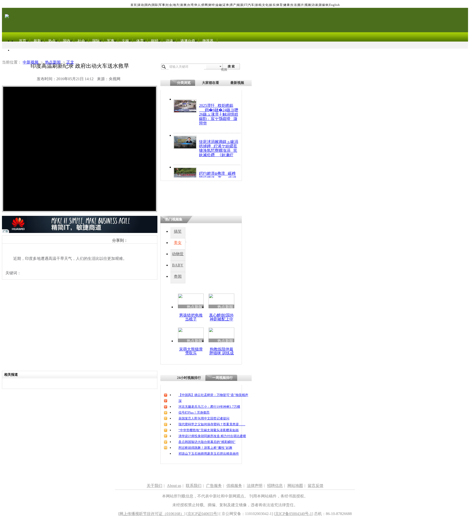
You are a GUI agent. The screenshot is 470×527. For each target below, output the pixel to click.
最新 (37, 41)
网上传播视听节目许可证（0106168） (151, 514)
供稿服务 (234, 485)
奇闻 (178, 276)
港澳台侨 (187, 41)
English (334, 5)
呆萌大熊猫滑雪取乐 (191, 351)
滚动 (141, 5)
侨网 (204, 5)
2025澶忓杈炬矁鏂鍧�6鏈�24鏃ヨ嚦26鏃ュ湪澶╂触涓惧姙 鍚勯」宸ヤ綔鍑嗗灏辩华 (218, 114)
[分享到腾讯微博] (141, 240)
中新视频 (30, 62)
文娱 (125, 41)
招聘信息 (275, 485)
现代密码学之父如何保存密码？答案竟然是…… (211, 424)
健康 (286, 5)
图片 (301, 5)
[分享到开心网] (151, 240)
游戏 (258, 5)
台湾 (190, 5)
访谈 (315, 5)
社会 (169, 5)
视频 (308, 5)
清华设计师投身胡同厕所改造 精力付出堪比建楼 (212, 436)
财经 (212, 5)
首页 (133, 5)
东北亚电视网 (26, 50)
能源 (240, 5)
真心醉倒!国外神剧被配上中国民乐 (221, 319)
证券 (226, 5)
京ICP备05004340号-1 (293, 514)
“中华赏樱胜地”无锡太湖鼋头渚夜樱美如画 (208, 430)
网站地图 (295, 485)
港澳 (183, 5)
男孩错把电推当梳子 (191, 317)
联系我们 (193, 485)
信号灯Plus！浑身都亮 (194, 412)
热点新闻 (53, 62)
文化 (265, 5)
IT (245, 5)
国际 (155, 5)
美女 (178, 243)
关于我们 (154, 485)
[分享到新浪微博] (130, 240)
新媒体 (324, 5)
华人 (197, 5)
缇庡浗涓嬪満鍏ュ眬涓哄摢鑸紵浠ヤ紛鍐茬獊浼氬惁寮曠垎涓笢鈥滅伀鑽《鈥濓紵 (218, 148)
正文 (70, 62)
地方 (176, 5)
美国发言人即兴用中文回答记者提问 (203, 418)
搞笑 (178, 231)
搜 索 (231, 66)
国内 (148, 5)
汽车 (251, 5)
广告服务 (214, 485)
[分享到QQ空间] (135, 240)
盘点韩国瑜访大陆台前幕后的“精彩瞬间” (206, 442)
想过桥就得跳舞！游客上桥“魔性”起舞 (205, 448)
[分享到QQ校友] (146, 240)
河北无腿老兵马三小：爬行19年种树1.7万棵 (209, 406)
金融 (219, 5)
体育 (279, 5)
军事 (162, 5)
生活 (294, 5)
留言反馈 (315, 485)
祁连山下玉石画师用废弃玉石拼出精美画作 (208, 453)
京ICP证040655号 (202, 514)
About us (174, 485)
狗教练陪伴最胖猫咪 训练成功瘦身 (221, 353)
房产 (233, 5)
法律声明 (254, 485)
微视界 (207, 41)
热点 (52, 41)
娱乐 (272, 5)
